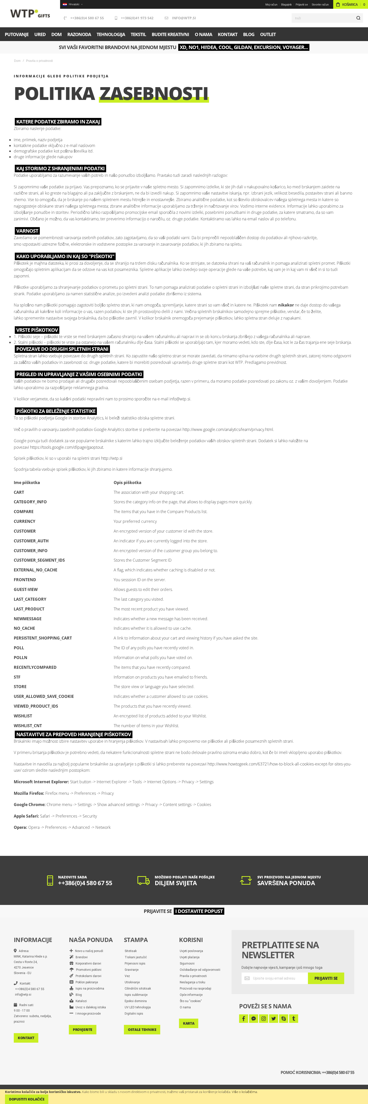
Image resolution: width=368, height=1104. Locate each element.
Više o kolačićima (244, 1091)
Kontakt (26, 1037)
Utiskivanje (132, 982)
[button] (72, 4)
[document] (184, 1096)
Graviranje (131, 970)
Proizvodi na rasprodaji (195, 988)
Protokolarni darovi (87, 976)
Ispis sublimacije (136, 995)
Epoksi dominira (136, 1001)
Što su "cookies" (191, 1001)
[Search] (358, 18)
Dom (17, 61)
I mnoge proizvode (87, 1013)
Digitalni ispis (134, 1013)
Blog (77, 995)
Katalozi (80, 1001)
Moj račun (271, 4)
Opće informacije (191, 995)
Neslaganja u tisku (192, 982)
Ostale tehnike (142, 1029)
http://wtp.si (111, 458)
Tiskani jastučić (136, 957)
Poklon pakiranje (85, 982)
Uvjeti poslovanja (191, 951)
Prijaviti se (302, 4)
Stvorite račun (320, 4)
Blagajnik (286, 4)
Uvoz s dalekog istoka (89, 1007)
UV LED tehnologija (138, 1007)
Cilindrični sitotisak (138, 988)
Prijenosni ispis (135, 963)
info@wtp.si (184, 18)
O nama (185, 1007)
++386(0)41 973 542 (137, 18)
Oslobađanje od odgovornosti (200, 970)
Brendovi (80, 957)
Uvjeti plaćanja (190, 957)
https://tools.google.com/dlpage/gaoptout (66, 447)
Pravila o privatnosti (193, 976)
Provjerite (82, 1029)
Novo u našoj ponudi (88, 951)
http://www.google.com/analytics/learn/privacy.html (227, 429)
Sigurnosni (187, 963)
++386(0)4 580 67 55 (87, 18)
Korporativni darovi (87, 963)
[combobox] (327, 18)
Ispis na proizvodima (88, 988)
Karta (188, 1023)
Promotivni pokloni (87, 970)
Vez (127, 976)
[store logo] (30, 13)
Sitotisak (131, 951)
